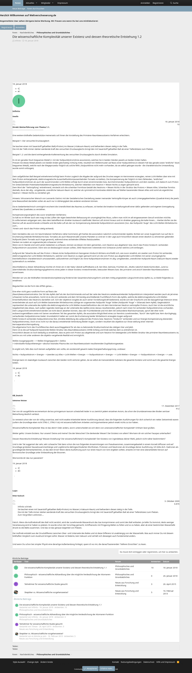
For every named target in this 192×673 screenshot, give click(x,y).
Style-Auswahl (19, 662)
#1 (19, 91)
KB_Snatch (18, 395)
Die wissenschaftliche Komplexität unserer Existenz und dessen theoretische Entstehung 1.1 (65, 567)
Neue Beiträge (18, 8)
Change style (33, 662)
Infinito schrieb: (25, 506)
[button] (36, 3)
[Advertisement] (96, 61)
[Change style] (166, 1)
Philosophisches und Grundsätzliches (124, 567)
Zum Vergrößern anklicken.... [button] (31, 514)
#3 (19, 470)
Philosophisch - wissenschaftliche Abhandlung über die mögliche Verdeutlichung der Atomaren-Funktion (66, 614)
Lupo (15, 490)
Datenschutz (148, 662)
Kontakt (115, 662)
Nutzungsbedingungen (131, 662)
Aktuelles (30, 3)
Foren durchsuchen (35, 8)
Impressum (62, 3)
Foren (18, 3)
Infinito (17, 40)
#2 (19, 375)
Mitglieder (45, 3)
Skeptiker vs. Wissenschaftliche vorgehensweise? (46, 592)
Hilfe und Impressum (165, 662)
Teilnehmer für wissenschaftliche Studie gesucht (46, 584)
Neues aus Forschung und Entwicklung (36, 629)
